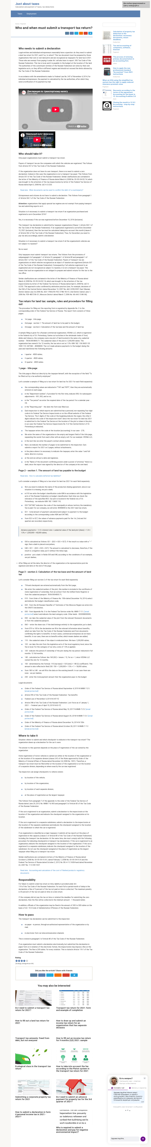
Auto (114, 99)
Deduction (116, 42)
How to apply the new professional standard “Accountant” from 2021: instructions (123, 71)
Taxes (19, 14)
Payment (116, 52)
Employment (31, 14)
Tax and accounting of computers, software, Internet (122, 48)
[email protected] (31, 691)
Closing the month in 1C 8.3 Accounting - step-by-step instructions (124, 104)
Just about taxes (27, 4)
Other (115, 63)
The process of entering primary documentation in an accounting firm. (123, 59)
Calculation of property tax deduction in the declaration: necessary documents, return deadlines (124, 36)
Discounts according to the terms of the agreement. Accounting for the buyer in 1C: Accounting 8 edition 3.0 (124, 93)
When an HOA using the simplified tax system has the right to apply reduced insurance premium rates (118, 82)
